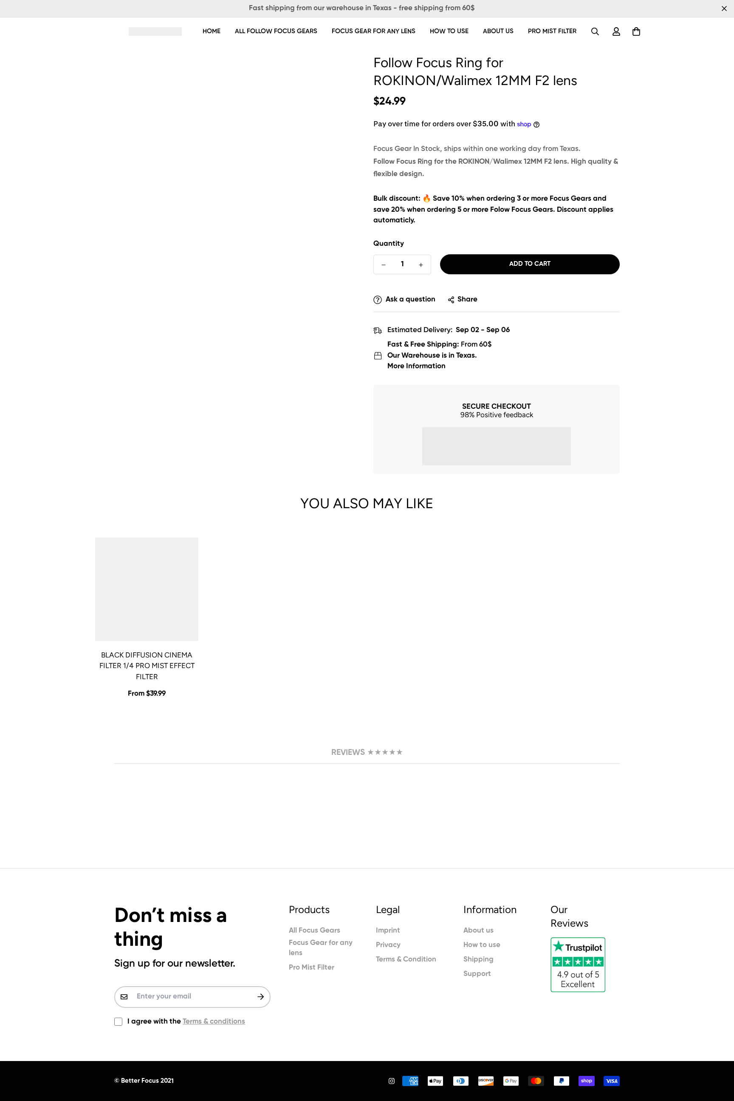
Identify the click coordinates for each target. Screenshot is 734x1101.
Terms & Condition (406, 959)
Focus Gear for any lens (373, 31)
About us (498, 31)
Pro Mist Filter (552, 31)
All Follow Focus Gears (276, 31)
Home (211, 31)
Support (477, 974)
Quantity (388, 244)
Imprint (388, 930)
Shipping (478, 959)
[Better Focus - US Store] (155, 31)
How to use (449, 31)
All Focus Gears (314, 930)
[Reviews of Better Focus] (585, 964)
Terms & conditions (214, 1021)
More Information (416, 366)
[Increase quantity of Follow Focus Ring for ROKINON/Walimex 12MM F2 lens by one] (421, 265)
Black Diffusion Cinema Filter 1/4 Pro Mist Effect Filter (147, 666)
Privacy (388, 945)
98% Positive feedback (496, 414)
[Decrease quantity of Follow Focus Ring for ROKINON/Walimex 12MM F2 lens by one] (383, 265)
